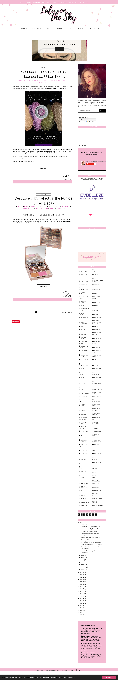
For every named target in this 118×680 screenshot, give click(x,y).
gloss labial (42, 206)
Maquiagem (36, 28)
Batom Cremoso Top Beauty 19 (89, 529)
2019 (81, 586)
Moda (69, 28)
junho (82, 557)
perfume (83, 414)
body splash (59, 41)
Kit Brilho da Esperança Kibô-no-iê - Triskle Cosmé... (90, 551)
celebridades (85, 326)
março (83, 564)
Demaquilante (83, 281)
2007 (81, 615)
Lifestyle (79, 28)
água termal (98, 498)
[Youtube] (94, 2)
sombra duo (85, 464)
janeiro (83, 569)
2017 (81, 591)
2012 (81, 603)
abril (82, 562)
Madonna (97, 289)
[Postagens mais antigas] (66, 313)
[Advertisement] (92, 241)
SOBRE (28, 2)
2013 (81, 600)
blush (26, 206)
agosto (83, 524)
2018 (81, 589)
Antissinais (84, 271)
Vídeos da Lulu (93, 28)
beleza (19, 80)
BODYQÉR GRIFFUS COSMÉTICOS (91, 542)
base (82, 305)
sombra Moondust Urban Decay (59, 80)
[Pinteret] (91, 2)
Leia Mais (59, 49)
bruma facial (98, 317)
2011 (81, 605)
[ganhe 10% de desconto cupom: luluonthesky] (92, 205)
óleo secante (98, 505)
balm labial (98, 302)
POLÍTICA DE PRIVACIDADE (68, 2)
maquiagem (27, 80)
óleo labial (84, 505)
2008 (81, 612)
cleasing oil (84, 329)
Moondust (36, 80)
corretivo (84, 334)
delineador (97, 338)
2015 (81, 596)
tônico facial (98, 490)
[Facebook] (80, 2)
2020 (81, 584)
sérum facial (85, 483)
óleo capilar (85, 502)
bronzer (33, 206)
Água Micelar (85, 498)
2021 (81, 581)
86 (66, 293)
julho (82, 555)
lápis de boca (85, 393)
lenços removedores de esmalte (97, 383)
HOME (21, 2)
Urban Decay (43, 82)
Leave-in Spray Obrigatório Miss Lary (91, 537)
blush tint (97, 314)
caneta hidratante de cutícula (97, 322)
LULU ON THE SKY (41, 670)
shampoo (84, 450)
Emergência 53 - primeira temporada (91, 526)
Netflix (96, 293)
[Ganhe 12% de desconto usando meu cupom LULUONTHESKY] (92, 221)
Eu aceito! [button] (108, 677)
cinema (96, 326)
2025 (81, 572)
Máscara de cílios (28, 208)
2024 (81, 574)
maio (82, 560)
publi (96, 428)
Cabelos (24, 28)
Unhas (59, 28)
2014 (81, 598)
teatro (96, 487)
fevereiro (83, 567)
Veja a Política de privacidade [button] (67, 677)
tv (81, 490)
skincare (84, 459)
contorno (97, 329)
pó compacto (98, 431)
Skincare (48, 28)
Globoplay (84, 284)
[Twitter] (87, 2)
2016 (81, 593)
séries (96, 473)
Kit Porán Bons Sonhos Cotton (89, 531)
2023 (81, 577)
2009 (81, 610)
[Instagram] (84, 2)
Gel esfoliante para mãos (97, 280)
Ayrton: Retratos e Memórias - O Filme (91, 544)
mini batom (97, 396)
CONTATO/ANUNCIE (49, 2)
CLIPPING (36, 2)
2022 (81, 579)
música (83, 410)
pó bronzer (84, 431)
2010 (81, 608)
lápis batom (98, 389)
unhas (83, 495)
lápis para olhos (54, 206)
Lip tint (96, 284)
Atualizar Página (68, 670)
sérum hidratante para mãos (96, 482)
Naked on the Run (42, 208)
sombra (44, 80)
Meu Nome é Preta (86, 540)
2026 (81, 522)
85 (66, 176)
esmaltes (97, 347)
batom (96, 305)
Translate (91, 122)
